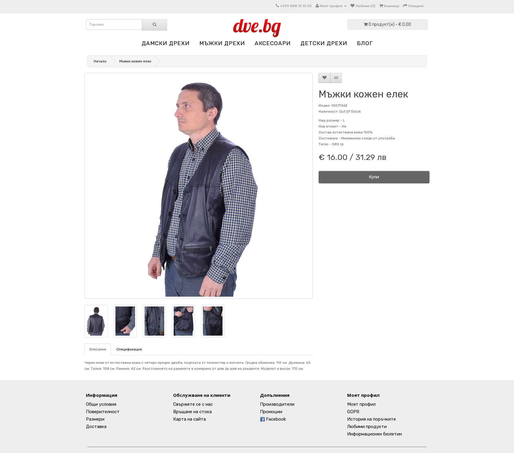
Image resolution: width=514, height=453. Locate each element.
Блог (365, 43)
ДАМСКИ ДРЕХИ (165, 43)
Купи (374, 177)
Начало (100, 61)
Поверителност (103, 411)
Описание (97, 349)
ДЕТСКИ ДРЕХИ (323, 43)
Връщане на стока (192, 411)
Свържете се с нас (193, 404)
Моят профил (361, 404)
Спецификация (129, 349)
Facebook (275, 419)
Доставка (96, 426)
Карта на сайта (189, 419)
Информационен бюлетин (374, 434)
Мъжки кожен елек (135, 61)
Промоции (271, 411)
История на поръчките (371, 419)
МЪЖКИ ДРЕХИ (222, 43)
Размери (95, 419)
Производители (277, 404)
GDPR (353, 411)
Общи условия (101, 404)
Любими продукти (367, 426)
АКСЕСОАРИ (273, 43)
